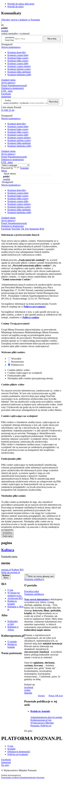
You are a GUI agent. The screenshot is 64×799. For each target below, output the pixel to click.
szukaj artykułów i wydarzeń (15, 103)
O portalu (12, 641)
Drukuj (41, 695)
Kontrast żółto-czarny (18, 60)
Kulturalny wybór (12, 622)
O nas (10, 590)
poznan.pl (6, 569)
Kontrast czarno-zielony (19, 66)
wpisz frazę (11, 38)
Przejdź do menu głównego (20, 3)
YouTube (15, 228)
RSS (42, 228)
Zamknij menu (8, 80)
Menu (4, 170)
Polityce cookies (31, 317)
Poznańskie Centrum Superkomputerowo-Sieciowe (22, 777)
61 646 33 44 (7, 110)
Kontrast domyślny (16, 52)
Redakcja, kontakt (12, 602)
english (4, 30)
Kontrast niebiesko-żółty (19, 74)
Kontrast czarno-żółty (18, 63)
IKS (22, 569)
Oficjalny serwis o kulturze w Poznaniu (20, 19)
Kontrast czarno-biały (18, 55)
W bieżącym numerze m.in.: (14, 594)
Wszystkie (16, 358)
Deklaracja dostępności (18, 751)
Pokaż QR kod (56, 695)
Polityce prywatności (34, 306)
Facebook (6, 93)
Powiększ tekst (31, 591)
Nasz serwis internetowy (37, 599)
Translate (24, 168)
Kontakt (11, 748)
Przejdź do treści (15, 6)
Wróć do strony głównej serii (41, 576)
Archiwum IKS (15, 598)
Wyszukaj (51, 39)
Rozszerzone (17, 361)
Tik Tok (25, 228)
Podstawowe (17, 364)
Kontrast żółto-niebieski (19, 72)
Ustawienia (7, 533)
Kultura (7, 550)
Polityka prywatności (17, 754)
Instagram (6, 96)
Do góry (28, 731)
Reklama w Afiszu (13, 628)
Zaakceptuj (7, 536)
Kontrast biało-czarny (18, 58)
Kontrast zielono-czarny (19, 69)
